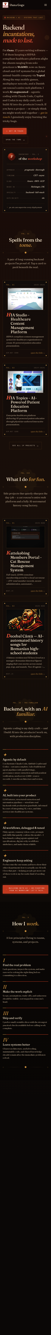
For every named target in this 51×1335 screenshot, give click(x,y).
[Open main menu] (45, 5)
